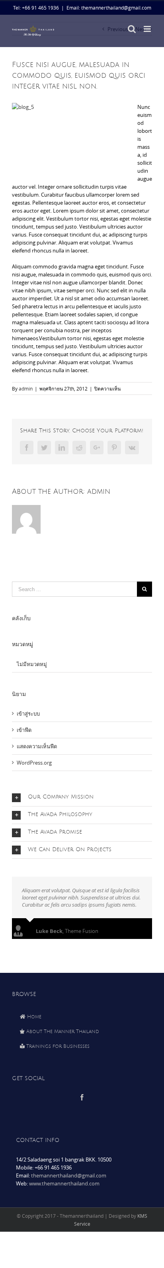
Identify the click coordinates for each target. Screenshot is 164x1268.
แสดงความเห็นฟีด (37, 746)
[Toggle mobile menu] (148, 29)
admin (26, 388)
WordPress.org (34, 762)
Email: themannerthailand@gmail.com (108, 7)
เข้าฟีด (24, 730)
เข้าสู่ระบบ (28, 713)
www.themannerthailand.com (64, 1183)
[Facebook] (82, 1097)
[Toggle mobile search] (132, 29)
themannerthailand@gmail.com (68, 1175)
